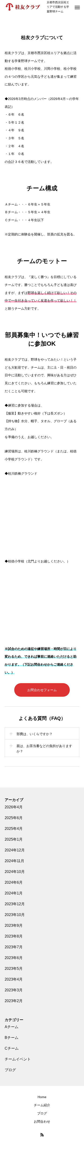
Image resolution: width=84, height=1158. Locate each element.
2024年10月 (15, 872)
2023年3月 (14, 990)
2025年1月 (14, 839)
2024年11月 (14, 861)
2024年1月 (14, 893)
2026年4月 (14, 807)
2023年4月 (14, 979)
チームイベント (18, 1059)
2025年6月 (14, 818)
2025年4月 (14, 829)
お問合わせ (42, 1121)
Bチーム (11, 1038)
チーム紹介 (42, 1105)
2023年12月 (15, 904)
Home (42, 1097)
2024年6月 (14, 882)
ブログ (10, 1070)
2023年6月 (14, 958)
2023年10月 (15, 915)
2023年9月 (14, 925)
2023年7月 (14, 947)
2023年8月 (14, 936)
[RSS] (42, 1134)
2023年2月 (14, 1001)
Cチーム (12, 1048)
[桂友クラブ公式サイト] (23, 7)
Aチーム (11, 1027)
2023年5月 (14, 969)
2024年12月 (15, 850)
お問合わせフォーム (42, 690)
